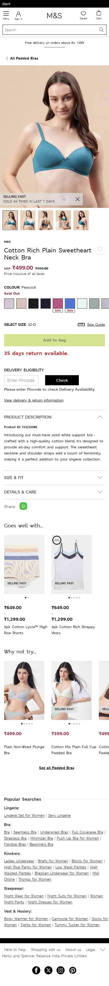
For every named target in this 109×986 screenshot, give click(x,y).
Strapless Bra (15, 838)
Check (62, 380)
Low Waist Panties (71, 867)
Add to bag (54, 340)
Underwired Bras (54, 832)
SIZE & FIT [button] (13, 477)
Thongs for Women (35, 879)
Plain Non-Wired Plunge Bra (24, 749)
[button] (25, 597)
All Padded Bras (24, 58)
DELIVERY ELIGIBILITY (24, 370)
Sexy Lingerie (59, 815)
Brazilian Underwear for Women (62, 873)
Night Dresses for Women (50, 902)
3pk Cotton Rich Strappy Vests (73, 630)
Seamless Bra (25, 832)
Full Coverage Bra (87, 832)
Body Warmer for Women (26, 918)
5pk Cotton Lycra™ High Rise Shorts (25, 630)
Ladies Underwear (19, 861)
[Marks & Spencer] (54, 19)
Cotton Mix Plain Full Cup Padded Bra (73, 749)
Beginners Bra (41, 844)
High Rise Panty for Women (28, 867)
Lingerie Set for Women (24, 815)
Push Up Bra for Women (78, 838)
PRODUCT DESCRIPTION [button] (27, 417)
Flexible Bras (15, 844)
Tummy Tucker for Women (77, 924)
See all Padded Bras (56, 767)
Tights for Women (36, 924)
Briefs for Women (53, 861)
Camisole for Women (70, 918)
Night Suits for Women (66, 896)
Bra (7, 832)
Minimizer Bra (41, 838)
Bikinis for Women (87, 861)
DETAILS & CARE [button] (20, 492)
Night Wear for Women (24, 896)
